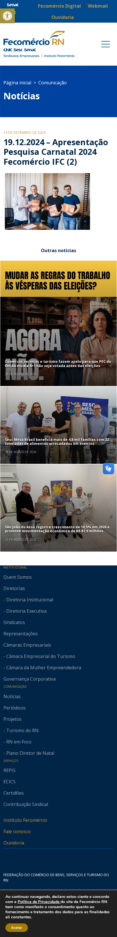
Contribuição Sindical (25, 804)
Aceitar (16, 927)
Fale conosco (17, 831)
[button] (7, 15)
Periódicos (14, 708)
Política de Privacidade (39, 901)
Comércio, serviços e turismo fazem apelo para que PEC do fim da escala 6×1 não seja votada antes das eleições (58, 363)
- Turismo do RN (21, 730)
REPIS (9, 770)
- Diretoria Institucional (28, 600)
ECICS (9, 782)
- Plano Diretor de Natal (28, 753)
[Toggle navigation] (106, 44)
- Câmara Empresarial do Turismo (39, 656)
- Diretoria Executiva (25, 611)
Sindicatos (14, 622)
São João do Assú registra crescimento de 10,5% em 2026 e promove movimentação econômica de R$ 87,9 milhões (57, 529)
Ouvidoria (13, 843)
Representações (20, 634)
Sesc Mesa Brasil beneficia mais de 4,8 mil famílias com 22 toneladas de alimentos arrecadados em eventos (57, 441)
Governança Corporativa (29, 679)
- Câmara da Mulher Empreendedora (42, 667)
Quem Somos (17, 577)
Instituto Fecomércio (25, 820)
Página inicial (17, 83)
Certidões (13, 793)
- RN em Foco (17, 742)
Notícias (21, 96)
